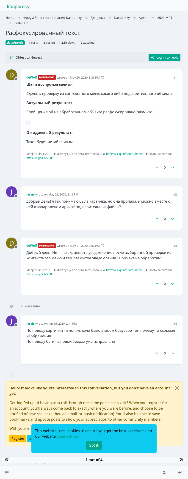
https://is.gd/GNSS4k (39, 158)
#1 (175, 77)
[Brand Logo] (18, 6)
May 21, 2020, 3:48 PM (63, 194)
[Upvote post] (157, 167)
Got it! (94, 445)
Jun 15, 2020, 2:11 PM (62, 323)
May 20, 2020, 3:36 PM (85, 77)
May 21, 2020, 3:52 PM (85, 246)
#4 (175, 323)
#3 (175, 246)
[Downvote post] (173, 167)
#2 (175, 194)
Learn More (68, 436)
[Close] (176, 388)
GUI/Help (17, 43)
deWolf (31, 77)
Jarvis (30, 194)
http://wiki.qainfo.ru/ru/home (124, 154)
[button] (6, 472)
